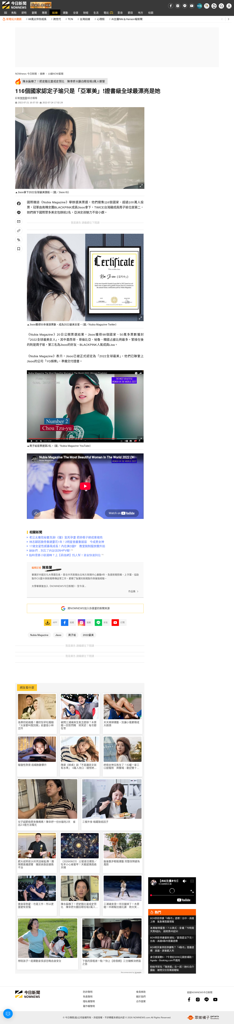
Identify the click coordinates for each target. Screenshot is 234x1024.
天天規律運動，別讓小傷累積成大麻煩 (121, 724)
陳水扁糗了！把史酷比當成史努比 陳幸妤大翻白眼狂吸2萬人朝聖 (79, 906)
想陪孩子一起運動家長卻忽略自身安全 (39, 961)
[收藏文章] (18, 248)
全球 (75, 12)
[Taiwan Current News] (199, 6)
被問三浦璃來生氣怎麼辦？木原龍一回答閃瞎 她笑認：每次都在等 (78, 725)
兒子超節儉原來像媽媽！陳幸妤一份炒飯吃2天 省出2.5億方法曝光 (46, 823)
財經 (85, 12)
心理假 (101, 19)
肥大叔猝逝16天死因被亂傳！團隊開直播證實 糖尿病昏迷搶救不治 (36, 864)
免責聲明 (87, 996)
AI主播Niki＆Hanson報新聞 (126, 19)
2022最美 (88, 635)
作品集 (131, 591)
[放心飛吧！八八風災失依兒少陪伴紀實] (40, 4)
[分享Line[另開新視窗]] (18, 212)
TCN (70, 19)
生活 (96, 12)
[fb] (170, 5)
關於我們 (141, 996)
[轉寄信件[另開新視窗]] (18, 221)
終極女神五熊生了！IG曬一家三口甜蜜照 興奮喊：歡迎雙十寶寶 (121, 766)
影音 (120, 12)
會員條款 (141, 991)
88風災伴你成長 (37, 19)
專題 (44, 12)
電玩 (106, 12)
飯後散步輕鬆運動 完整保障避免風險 (122, 863)
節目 (130, 12)
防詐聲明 (87, 991)
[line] (184, 5)
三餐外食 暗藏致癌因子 (95, 822)
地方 (140, 12)
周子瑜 (72, 635)
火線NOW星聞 (55, 73)
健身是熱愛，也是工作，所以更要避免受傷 (36, 905)
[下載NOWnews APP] (214, 6)
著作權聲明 (89, 1006)
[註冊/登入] (229, 6)
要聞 (34, 12)
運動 (65, 12)
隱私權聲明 (89, 1001)
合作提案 (141, 1001)
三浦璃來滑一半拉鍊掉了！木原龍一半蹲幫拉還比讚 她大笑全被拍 (121, 906)
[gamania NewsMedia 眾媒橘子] (203, 1017)
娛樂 (55, 13)
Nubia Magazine (39, 635)
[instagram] (177, 5)
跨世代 (57, 19)
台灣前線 (85, 19)
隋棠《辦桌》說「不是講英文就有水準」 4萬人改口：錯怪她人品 (79, 766)
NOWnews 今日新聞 (26, 73)
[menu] (5, 13)
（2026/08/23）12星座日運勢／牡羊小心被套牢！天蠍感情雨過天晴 (79, 864)
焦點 (13, 12)
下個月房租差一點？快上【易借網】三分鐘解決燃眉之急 (111, 962)
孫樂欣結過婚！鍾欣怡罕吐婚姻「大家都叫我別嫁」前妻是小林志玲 (36, 725)
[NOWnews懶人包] (206, 6)
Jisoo (58, 635)
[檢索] (221, 6)
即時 (24, 12)
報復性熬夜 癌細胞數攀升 (32, 765)
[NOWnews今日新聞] (14, 5)
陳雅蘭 (23, 98)
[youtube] (191, 5)
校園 (150, 12)
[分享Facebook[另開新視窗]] (18, 203)
